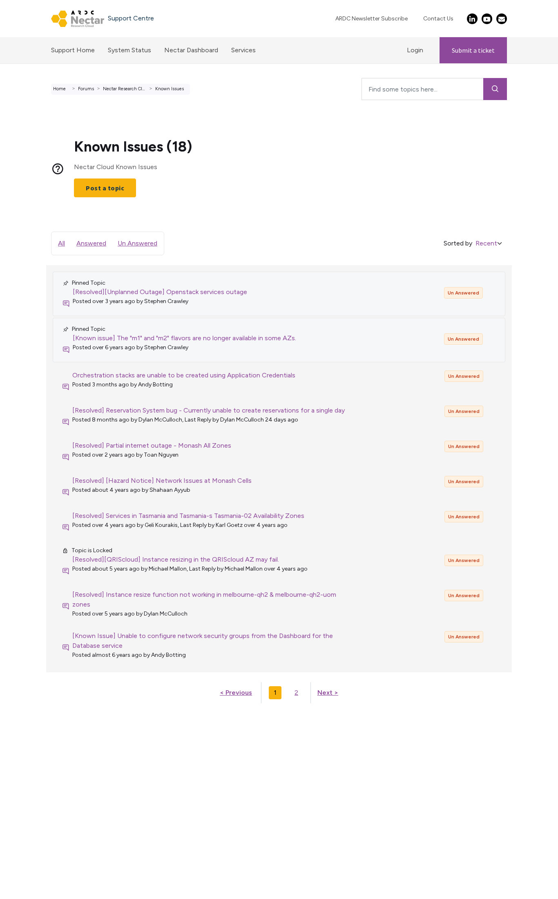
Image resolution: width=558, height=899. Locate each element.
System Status (129, 50)
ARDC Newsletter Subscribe (371, 18)
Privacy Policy (27, 786)
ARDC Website (29, 767)
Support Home (73, 50)
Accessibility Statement (42, 796)
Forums (86, 88)
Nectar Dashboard (191, 50)
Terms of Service (32, 728)
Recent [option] (486, 243)
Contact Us (438, 18)
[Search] (495, 89)
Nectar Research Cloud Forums (135, 88)
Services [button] (243, 50)
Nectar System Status (40, 737)
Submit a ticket (473, 50)
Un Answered (137, 243)
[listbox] (490, 243)
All (61, 243)
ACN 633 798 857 (27, 806)
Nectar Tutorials (31, 747)
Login (415, 50)
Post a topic (105, 188)
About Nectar (28, 757)
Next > (327, 692)
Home (59, 88)
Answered (91, 243)
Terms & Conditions (36, 777)
